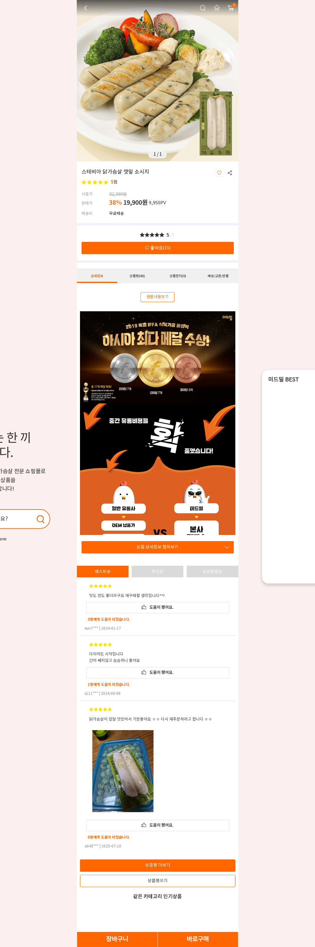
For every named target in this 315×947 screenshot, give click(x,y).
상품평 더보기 (157, 865)
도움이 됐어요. (160, 607)
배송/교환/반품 (218, 276)
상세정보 (97, 276)
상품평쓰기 (158, 880)
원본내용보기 (157, 297)
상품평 (137, 276)
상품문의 (177, 276)
